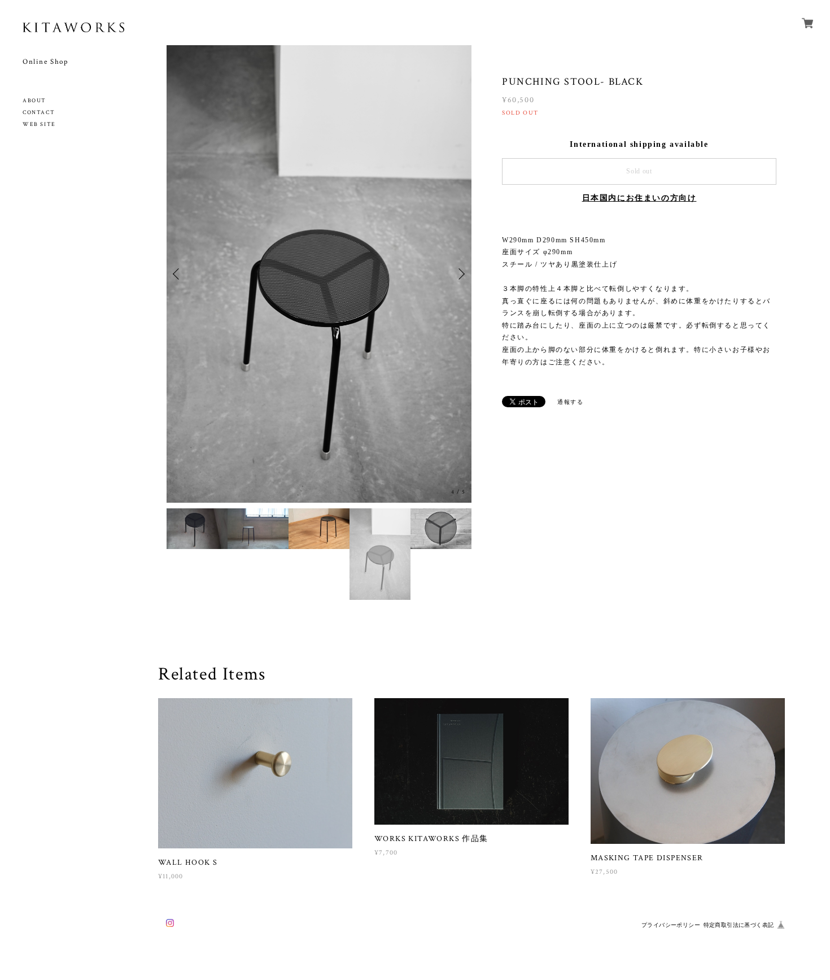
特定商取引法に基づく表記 (739, 925)
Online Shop (45, 62)
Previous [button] (178, 274)
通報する (570, 402)
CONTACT (39, 112)
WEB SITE (39, 124)
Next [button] (460, 274)
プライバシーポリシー (670, 925)
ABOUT (34, 100)
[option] (319, 274)
